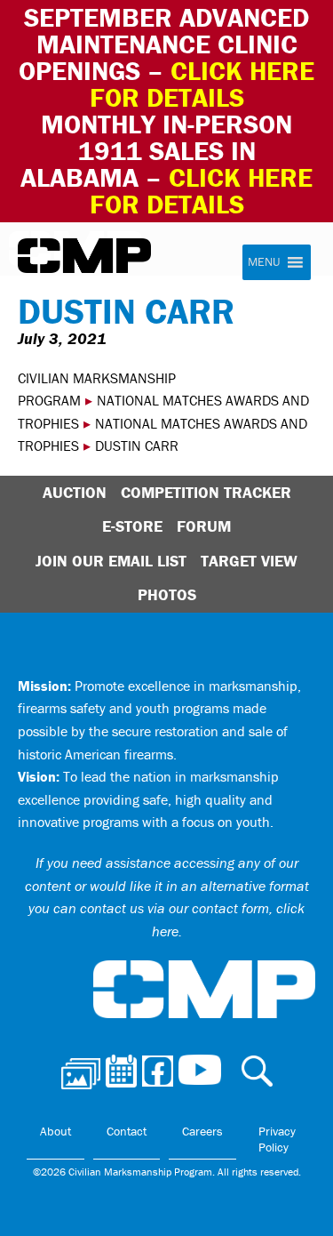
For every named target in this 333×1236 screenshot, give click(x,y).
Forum (204, 526)
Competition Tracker (206, 492)
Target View (249, 560)
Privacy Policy (277, 1139)
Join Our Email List (111, 560)
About (55, 1131)
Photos (167, 594)
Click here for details (202, 84)
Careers (202, 1131)
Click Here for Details (201, 191)
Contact (127, 1131)
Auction (75, 492)
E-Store (132, 526)
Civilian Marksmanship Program (84, 256)
